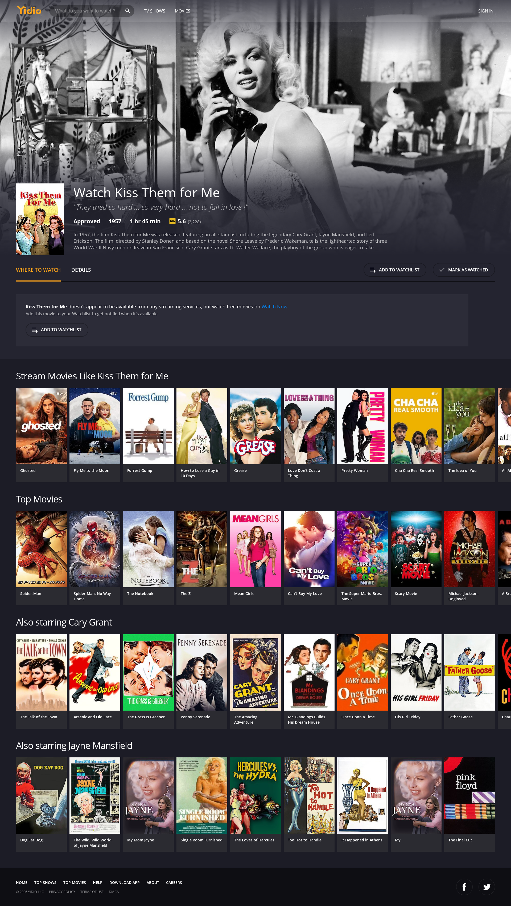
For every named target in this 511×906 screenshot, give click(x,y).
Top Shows (45, 882)
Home (21, 882)
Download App (124, 882)
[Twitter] (487, 887)
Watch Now (274, 306)
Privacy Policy (62, 891)
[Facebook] (464, 887)
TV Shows (154, 11)
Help (97, 882)
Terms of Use (92, 891)
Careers (174, 882)
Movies (182, 11)
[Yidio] (29, 12)
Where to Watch (38, 269)
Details (81, 269)
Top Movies (74, 882)
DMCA (114, 891)
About (153, 882)
